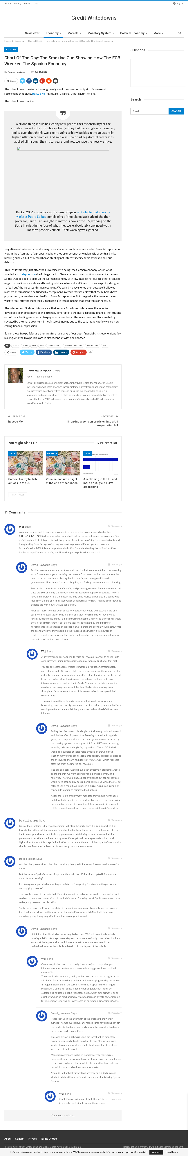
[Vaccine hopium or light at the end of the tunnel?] (63, 463)
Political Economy (132, 33)
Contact (19, 1138)
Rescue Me (39, 93)
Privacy (17, 3)
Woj (21, 526)
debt (34, 346)
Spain (105, 346)
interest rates (92, 346)
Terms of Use (31, 3)
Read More (172, 1152)
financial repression (73, 346)
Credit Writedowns (94, 18)
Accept (156, 1152)
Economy (52, 33)
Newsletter (32, 33)
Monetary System (99, 33)
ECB (42, 346)
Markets (73, 33)
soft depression (26, 274)
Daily (12, 453)
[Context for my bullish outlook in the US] (25, 463)
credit (25, 346)
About (7, 3)
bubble (16, 346)
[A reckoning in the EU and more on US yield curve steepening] (100, 463)
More (157, 33)
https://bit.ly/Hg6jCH (31, 536)
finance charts (54, 346)
